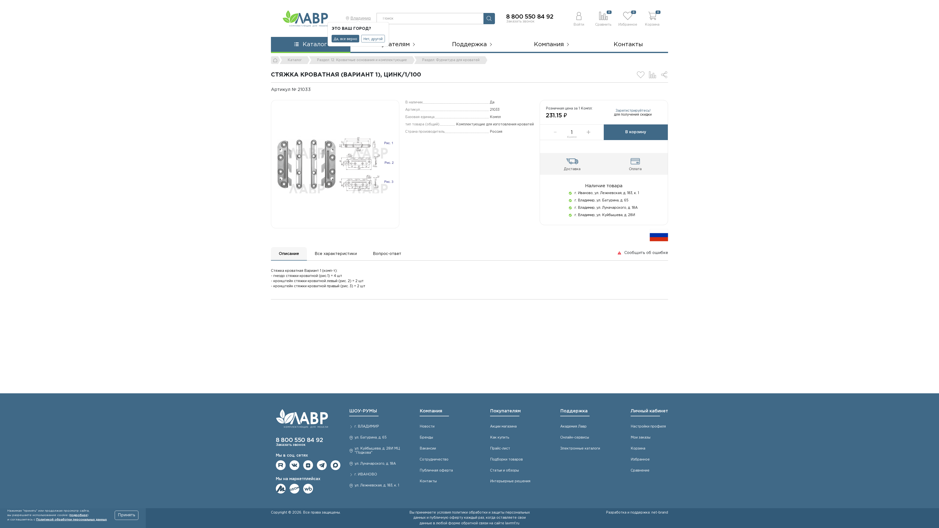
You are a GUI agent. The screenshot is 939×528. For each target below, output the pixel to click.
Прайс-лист (500, 448)
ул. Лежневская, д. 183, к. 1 (377, 485)
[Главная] (275, 60)
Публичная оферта (436, 470)
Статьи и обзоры (504, 470)
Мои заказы (640, 437)
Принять (126, 515)
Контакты (628, 44)
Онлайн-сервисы (574, 437)
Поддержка (574, 411)
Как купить (499, 437)
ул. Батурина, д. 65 (371, 437)
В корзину (635, 132)
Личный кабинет (649, 411)
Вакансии (428, 448)
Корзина (638, 448)
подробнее (78, 515)
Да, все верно (345, 38)
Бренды (426, 437)
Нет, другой (373, 38)
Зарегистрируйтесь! (632, 110)
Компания (431, 411)
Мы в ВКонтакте (294, 465)
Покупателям (505, 411)
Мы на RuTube (281, 465)
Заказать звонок (520, 21)
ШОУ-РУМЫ (363, 411)
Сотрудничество (434, 459)
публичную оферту (446, 517)
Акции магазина (503, 426)
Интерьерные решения (510, 481)
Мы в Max (335, 465)
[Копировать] (315, 90)
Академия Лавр (573, 426)
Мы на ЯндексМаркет (281, 489)
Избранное (640, 459)
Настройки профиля (648, 426)
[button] (579, 18)
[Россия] (659, 235)
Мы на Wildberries (308, 489)
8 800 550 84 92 (529, 17)
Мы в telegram (322, 465)
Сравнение (640, 470)
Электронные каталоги (580, 448)
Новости (427, 426)
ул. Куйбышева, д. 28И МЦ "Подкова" (377, 450)
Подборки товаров (506, 459)
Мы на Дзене (308, 465)
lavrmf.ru (512, 523)
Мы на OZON (294, 489)
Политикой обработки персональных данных (71, 519)
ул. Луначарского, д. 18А (375, 463)
